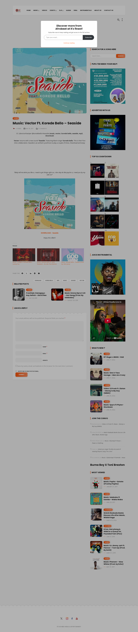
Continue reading (69, 43)
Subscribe (88, 37)
